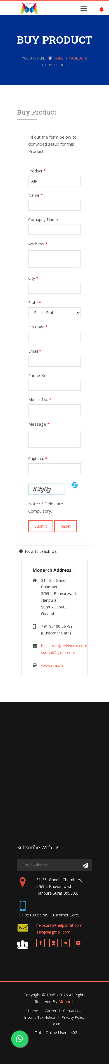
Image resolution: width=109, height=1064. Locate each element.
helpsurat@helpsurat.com (64, 645)
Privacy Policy (73, 1017)
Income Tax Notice (39, 1017)
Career (50, 1010)
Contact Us (72, 1010)
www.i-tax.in (52, 665)
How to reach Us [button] (41, 551)
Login (55, 1023)
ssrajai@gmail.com (58, 652)
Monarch (66, 1001)
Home (58, 58)
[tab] (54, 551)
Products (78, 58)
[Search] (85, 865)
